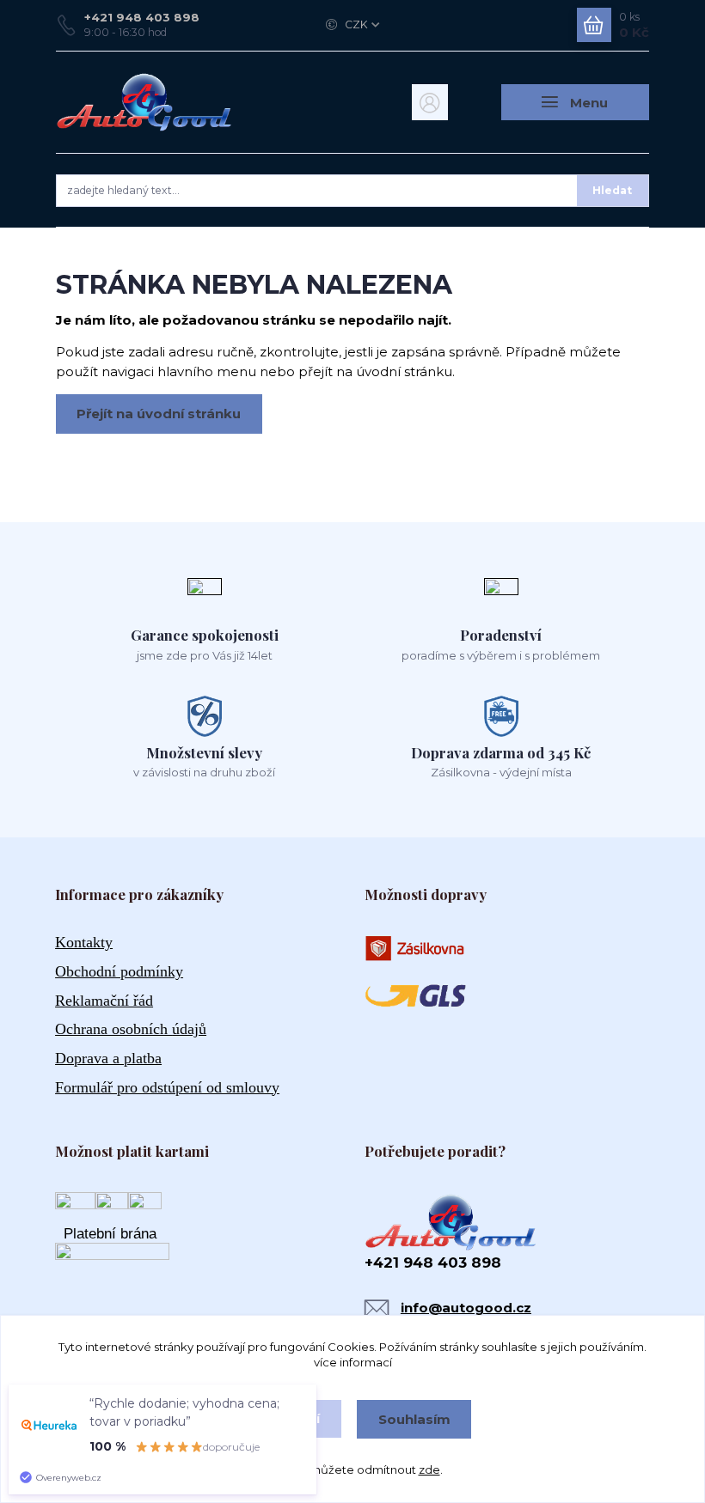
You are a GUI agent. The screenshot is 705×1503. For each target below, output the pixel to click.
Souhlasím (414, 1419)
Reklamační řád (104, 1000)
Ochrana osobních (130, 1028)
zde (429, 1469)
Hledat (612, 190)
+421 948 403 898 (141, 17)
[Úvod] (145, 102)
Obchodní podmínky (119, 971)
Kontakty (84, 942)
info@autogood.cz (466, 1307)
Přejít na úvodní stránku (159, 413)
